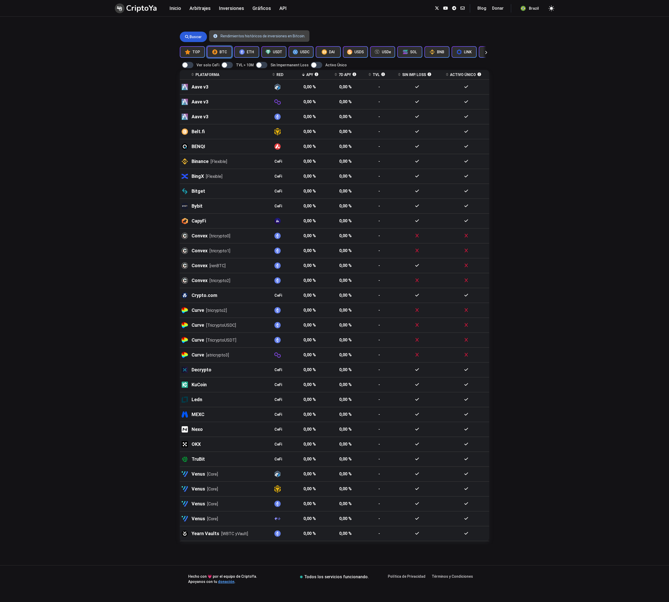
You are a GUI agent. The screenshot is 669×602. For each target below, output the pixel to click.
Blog (481, 8)
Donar (498, 8)
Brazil (534, 8)
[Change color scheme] (551, 8)
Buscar (195, 37)
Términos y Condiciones (452, 576)
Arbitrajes (200, 8)
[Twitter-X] (437, 8)
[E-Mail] (462, 8)
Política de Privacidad (406, 576)
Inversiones (231, 8)
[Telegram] (454, 8)
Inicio (175, 8)
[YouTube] (445, 8)
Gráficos (261, 8)
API (283, 8)
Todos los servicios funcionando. (336, 576)
